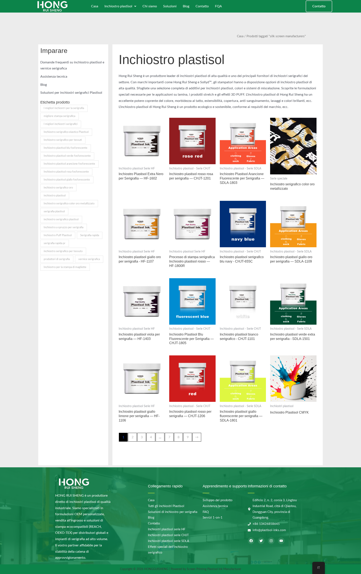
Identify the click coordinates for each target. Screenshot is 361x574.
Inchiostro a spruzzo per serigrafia (63, 227)
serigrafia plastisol (54, 211)
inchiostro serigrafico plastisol (61, 219)
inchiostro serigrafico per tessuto (63, 251)
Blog (186, 6)
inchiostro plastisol (55, 195)
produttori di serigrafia (57, 259)
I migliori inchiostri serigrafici (61, 124)
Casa (94, 6)
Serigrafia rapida (89, 235)
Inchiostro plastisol (118, 6)
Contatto (202, 6)
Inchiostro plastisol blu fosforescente (65, 148)
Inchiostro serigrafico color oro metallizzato (69, 203)
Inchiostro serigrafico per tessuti (63, 140)
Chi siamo (149, 6)
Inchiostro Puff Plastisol (58, 235)
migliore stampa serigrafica (59, 116)
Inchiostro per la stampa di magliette (65, 267)
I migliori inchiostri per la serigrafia (64, 108)
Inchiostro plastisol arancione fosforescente (69, 164)
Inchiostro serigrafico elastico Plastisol (66, 132)
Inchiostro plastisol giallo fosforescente (67, 179)
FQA (218, 6)
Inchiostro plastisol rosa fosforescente (66, 171)
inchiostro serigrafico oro (58, 187)
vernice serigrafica (89, 259)
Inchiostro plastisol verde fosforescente (67, 156)
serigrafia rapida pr (54, 243)
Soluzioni (170, 6)
